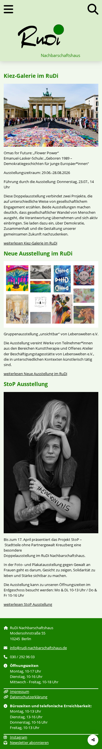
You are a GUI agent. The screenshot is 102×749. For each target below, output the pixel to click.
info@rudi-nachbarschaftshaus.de (38, 647)
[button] (93, 9)
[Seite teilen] (93, 740)
